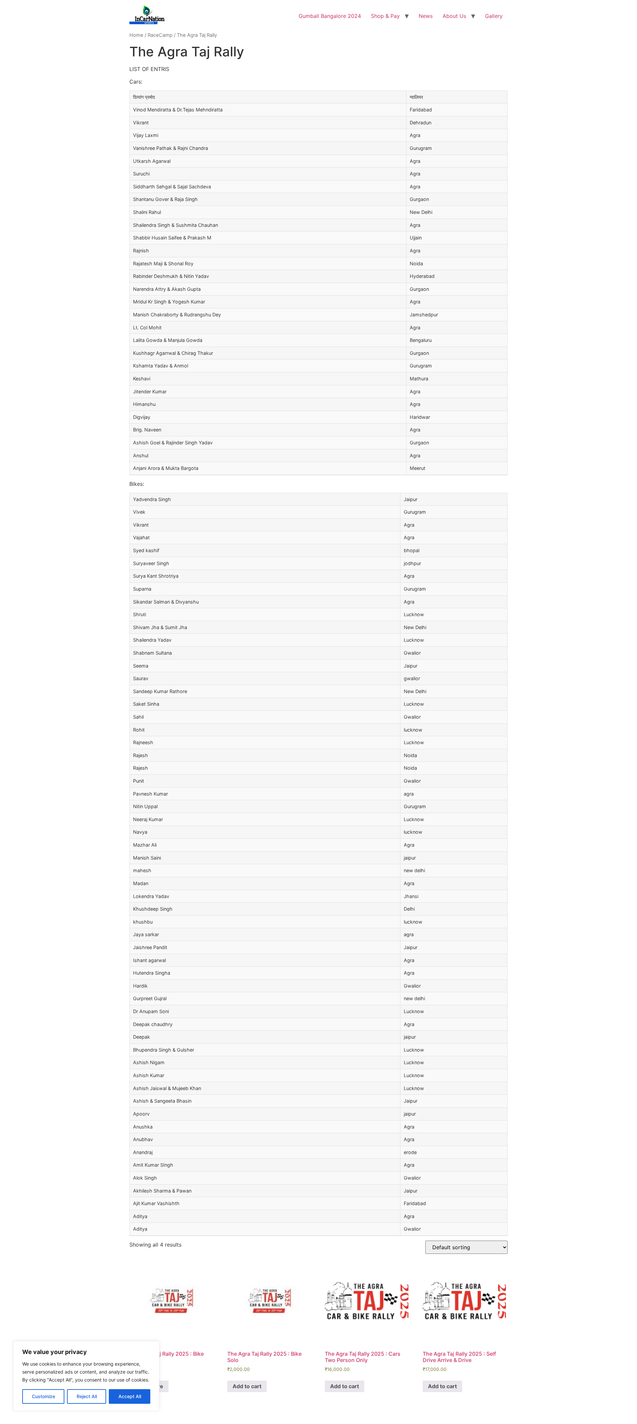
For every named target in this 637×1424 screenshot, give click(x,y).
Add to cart (247, 1386)
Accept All (129, 1396)
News (426, 16)
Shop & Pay (385, 16)
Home (136, 35)
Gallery (494, 16)
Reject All (87, 1396)
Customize (43, 1396)
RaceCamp (160, 35)
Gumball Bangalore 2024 (330, 16)
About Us (454, 16)
